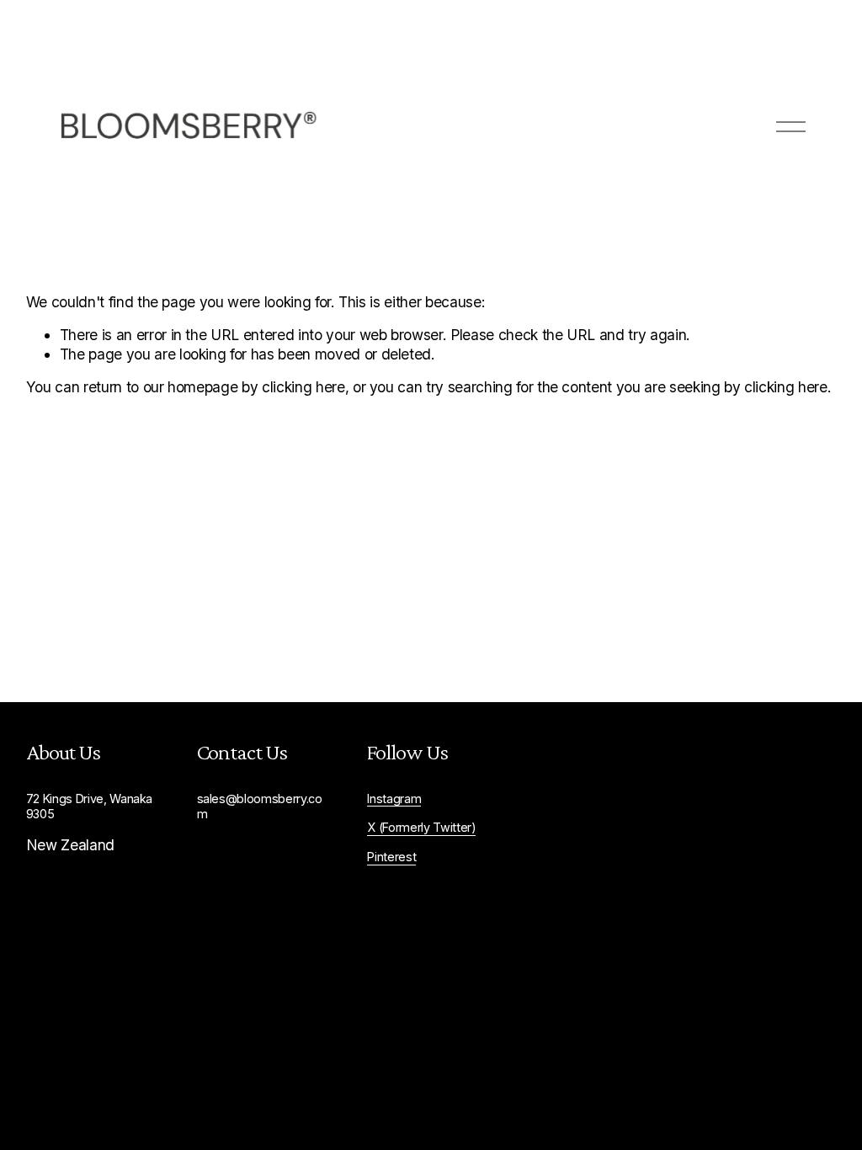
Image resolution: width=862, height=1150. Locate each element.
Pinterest (391, 856)
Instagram (394, 798)
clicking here (303, 387)
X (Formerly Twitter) (421, 827)
